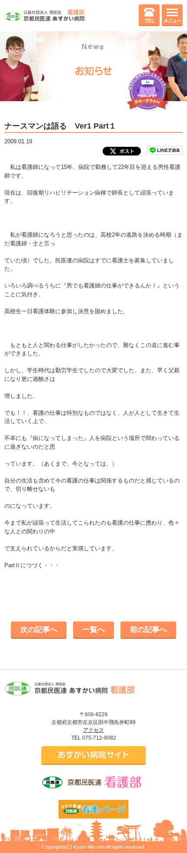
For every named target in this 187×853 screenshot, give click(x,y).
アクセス (93, 730)
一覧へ (94, 629)
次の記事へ (38, 629)
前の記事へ (148, 629)
